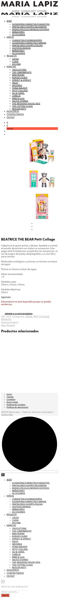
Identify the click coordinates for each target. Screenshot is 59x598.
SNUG (15, 82)
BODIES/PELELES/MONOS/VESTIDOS (30, 29)
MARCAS (11, 67)
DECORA (16, 64)
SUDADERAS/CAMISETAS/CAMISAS (29, 42)
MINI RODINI (18, 74)
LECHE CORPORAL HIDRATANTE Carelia (23, 357)
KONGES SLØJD (19, 77)
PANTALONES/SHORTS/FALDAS (27, 45)
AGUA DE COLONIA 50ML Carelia (51, 357)
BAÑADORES (18, 32)
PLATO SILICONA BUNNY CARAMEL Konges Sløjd (7, 360)
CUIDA (15, 61)
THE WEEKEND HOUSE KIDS (26, 103)
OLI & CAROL (18, 93)
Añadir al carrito (21, 374)
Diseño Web (7, 414)
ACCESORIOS (18, 34)
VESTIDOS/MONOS (21, 48)
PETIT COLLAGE (20, 90)
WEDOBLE (17, 85)
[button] (7, 122)
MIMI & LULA (18, 98)
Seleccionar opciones (9, 378)
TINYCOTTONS (19, 69)
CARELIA (16, 95)
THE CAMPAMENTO (21, 72)
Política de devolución (17, 407)
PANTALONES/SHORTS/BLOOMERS (29, 26)
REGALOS (12, 56)
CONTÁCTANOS (15, 114)
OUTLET (11, 117)
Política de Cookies (16, 404)
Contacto (11, 399)
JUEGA (15, 58)
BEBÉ (9, 21)
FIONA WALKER (19, 88)
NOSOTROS (13, 111)
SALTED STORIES (20, 101)
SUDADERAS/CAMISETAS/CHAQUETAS (31, 24)
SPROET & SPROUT (21, 80)
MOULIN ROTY (19, 108)
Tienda (10, 396)
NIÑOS (10, 37)
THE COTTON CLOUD (22, 106)
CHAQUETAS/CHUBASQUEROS (27, 40)
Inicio (9, 394)
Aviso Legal (12, 402)
